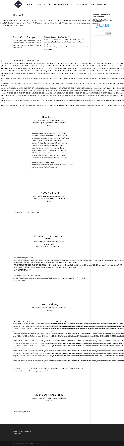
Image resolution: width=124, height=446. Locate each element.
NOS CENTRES (43, 5)
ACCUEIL (31, 5)
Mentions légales (18, 431)
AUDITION (82, 5)
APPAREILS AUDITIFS (63, 5)
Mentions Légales (99, 5)
